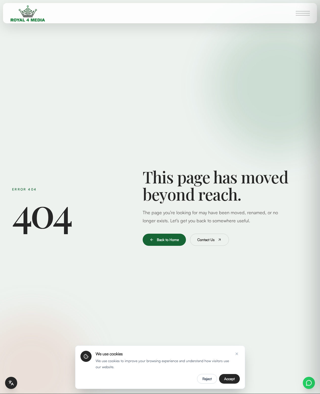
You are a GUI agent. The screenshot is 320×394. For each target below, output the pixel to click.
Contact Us (206, 239)
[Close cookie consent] (237, 354)
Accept (229, 379)
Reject (207, 379)
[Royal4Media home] (28, 13)
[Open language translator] (11, 383)
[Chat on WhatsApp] (309, 383)
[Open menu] (303, 13)
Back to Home (168, 239)
